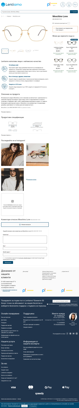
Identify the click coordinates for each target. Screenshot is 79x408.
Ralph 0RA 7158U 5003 (58, 65)
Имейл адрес (6, 252)
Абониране (74, 301)
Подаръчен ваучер (6, 325)
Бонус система (5, 348)
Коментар (6, 234)
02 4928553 (62, 322)
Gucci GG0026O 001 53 (71, 48)
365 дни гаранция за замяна (31, 324)
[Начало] (1, 16)
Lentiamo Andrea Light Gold (58, 48)
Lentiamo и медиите (6, 372)
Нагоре (19, 399)
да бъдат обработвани (24, 258)
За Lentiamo (4, 367)
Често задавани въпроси (30, 317)
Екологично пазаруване (8, 358)
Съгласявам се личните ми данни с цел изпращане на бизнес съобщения (63, 304)
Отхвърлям (33, 406)
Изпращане (8, 262)
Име (4, 246)
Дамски (9, 16)
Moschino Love (16, 16)
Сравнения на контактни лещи (32, 359)
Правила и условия (6, 328)
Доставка (4, 320)
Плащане (3, 322)
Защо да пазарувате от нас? (9, 378)
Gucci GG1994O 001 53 (71, 65)
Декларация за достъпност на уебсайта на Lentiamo (9, 331)
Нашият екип (4, 370)
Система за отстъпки (7, 350)
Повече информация (14, 406)
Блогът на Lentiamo (6, 375)
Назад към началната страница (8, 399)
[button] (5, 51)
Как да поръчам (5, 317)
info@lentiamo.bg (60, 324)
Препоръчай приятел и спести (9, 353)
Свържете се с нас (6, 381)
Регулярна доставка (7, 345)
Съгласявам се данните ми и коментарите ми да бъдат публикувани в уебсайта (24, 258)
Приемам (24, 406)
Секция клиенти (27, 327)
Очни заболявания (28, 352)
